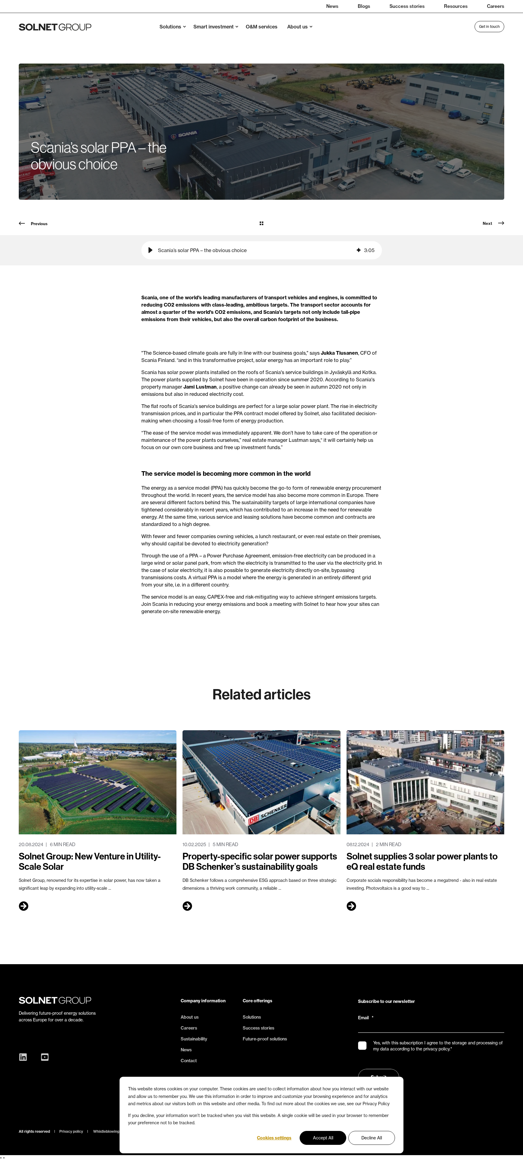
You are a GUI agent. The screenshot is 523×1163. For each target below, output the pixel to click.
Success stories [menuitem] (407, 6)
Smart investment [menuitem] (213, 27)
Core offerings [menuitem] (257, 1001)
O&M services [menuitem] (262, 27)
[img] (358, 250)
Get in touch (489, 26)
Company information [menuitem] (203, 1001)
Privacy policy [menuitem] (71, 1131)
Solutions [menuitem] (170, 27)
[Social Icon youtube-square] (43, 1057)
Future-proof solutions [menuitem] (265, 1039)
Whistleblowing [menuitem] (106, 1131)
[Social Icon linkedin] (24, 1057)
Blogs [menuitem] (364, 6)
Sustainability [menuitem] (194, 1039)
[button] (150, 250)
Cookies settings (274, 1138)
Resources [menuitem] (456, 6)
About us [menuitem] (297, 27)
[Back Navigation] (261, 224)
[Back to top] (511, 1151)
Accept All (323, 1137)
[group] (261, 250)
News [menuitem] (332, 6)
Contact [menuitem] (189, 1060)
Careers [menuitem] (495, 6)
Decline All (371, 1137)
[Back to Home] (55, 26)
